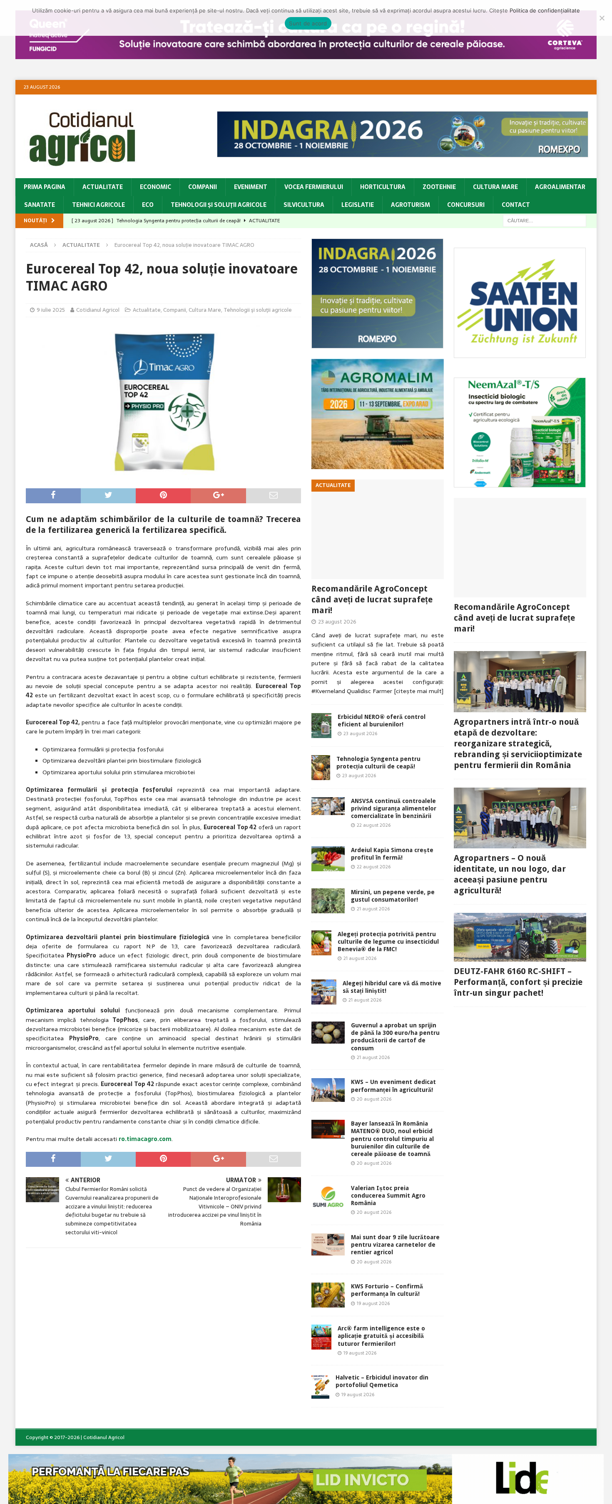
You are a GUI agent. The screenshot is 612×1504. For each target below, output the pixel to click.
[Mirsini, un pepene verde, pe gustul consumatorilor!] (328, 900)
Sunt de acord (308, 23)
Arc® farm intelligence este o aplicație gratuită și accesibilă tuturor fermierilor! (381, 1336)
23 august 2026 (337, 621)
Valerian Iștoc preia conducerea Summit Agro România (388, 1195)
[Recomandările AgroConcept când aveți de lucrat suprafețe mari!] (377, 529)
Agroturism (410, 204)
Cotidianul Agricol (97, 310)
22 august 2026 (374, 825)
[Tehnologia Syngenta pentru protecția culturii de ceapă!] (320, 767)
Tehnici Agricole (98, 204)
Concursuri (466, 204)
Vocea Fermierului (313, 186)
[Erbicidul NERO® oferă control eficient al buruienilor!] (321, 725)
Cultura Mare (495, 186)
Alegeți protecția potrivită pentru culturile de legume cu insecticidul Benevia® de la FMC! (388, 941)
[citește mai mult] (418, 691)
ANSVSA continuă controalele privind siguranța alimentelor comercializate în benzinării (393, 808)
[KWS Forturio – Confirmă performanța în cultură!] (328, 1295)
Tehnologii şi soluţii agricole (218, 204)
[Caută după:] (544, 220)
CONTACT (516, 204)
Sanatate (39, 204)
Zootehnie (439, 186)
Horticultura (383, 186)
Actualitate (102, 186)
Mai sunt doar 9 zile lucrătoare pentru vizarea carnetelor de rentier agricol (395, 1244)
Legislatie (357, 204)
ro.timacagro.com (145, 1139)
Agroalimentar (560, 186)
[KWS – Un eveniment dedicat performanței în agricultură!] (328, 1089)
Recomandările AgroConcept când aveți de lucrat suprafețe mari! (372, 599)
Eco (148, 204)
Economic (155, 186)
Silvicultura (304, 204)
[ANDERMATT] (520, 482)
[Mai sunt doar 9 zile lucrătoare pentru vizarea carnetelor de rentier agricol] (328, 1244)
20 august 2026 (374, 1099)
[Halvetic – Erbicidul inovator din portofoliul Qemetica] (320, 1386)
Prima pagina (44, 186)
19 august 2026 (373, 1303)
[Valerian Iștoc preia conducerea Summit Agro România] (328, 1196)
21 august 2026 (373, 908)
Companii (202, 186)
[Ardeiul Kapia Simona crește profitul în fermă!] (328, 858)
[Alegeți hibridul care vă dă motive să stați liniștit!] (323, 991)
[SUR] (520, 353)
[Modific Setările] (601, 18)
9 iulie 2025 (51, 310)
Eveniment (250, 186)
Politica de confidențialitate (545, 10)
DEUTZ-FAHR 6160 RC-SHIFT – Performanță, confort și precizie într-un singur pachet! (518, 982)
